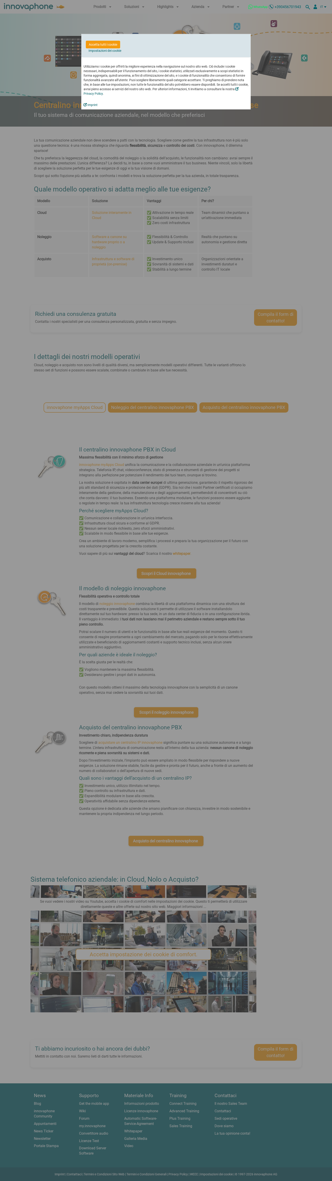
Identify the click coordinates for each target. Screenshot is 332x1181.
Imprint (92, 105)
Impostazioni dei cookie (105, 50)
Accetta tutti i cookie (103, 44)
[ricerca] (308, 6)
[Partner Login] (315, 6)
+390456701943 (288, 7)
